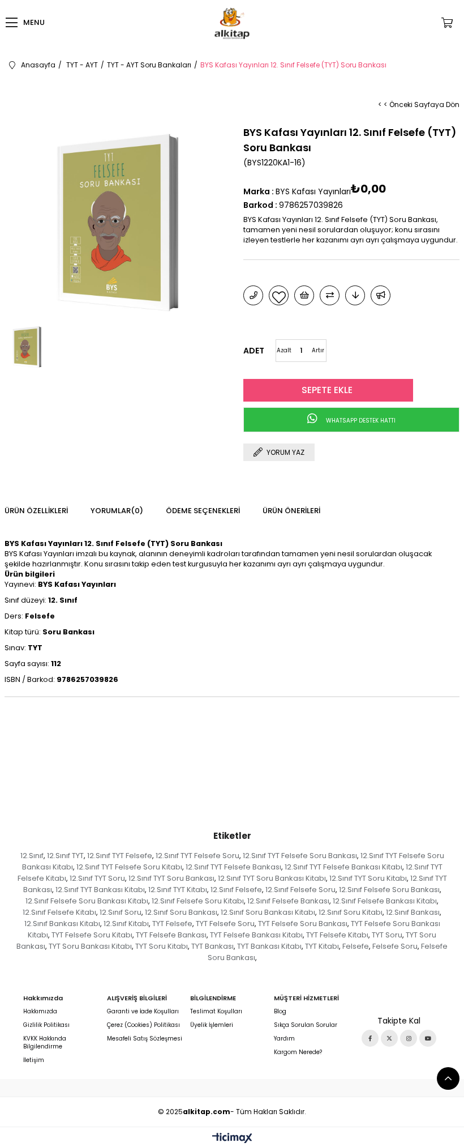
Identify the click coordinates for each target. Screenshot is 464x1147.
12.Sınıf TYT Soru (97, 878)
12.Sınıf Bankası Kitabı (62, 923)
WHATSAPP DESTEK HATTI (360, 420)
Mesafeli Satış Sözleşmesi (144, 1039)
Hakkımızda (40, 1012)
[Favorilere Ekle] (279, 295)
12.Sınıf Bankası (413, 912)
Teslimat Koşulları (216, 1012)
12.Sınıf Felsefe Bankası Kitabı (385, 901)
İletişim (33, 1060)
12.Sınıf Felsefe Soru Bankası (389, 889)
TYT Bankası (212, 946)
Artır (318, 350)
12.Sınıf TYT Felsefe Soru (197, 855)
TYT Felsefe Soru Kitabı (91, 934)
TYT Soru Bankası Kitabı (90, 946)
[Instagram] (408, 1038)
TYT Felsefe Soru (225, 923)
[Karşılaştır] (330, 295)
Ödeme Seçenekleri (203, 510)
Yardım (284, 1039)
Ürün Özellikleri (36, 510)
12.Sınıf (32, 855)
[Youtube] (427, 1038)
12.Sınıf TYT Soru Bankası (171, 878)
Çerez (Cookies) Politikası (143, 1025)
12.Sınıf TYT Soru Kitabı (368, 878)
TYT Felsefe (172, 923)
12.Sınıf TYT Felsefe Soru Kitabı (129, 867)
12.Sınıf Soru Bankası (181, 912)
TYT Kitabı (322, 946)
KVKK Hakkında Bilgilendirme (44, 1043)
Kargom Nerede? (298, 1052)
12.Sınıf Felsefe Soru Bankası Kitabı (86, 901)
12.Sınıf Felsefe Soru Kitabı (198, 901)
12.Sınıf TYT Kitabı (177, 889)
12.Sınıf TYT (65, 855)
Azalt (284, 350)
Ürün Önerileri (291, 510)
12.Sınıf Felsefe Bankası (288, 901)
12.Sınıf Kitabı (126, 923)
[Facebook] (370, 1038)
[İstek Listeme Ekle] (304, 295)
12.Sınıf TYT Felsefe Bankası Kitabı (343, 867)
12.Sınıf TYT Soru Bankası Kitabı (272, 878)
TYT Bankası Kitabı (269, 946)
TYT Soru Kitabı (161, 946)
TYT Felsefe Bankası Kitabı (256, 934)
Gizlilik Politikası (46, 1025)
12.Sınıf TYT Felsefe (119, 855)
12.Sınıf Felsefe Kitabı (59, 912)
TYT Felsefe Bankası (171, 934)
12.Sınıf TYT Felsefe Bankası (233, 867)
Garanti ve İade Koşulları (143, 1012)
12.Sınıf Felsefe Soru (300, 889)
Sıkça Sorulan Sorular (305, 1025)
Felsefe (355, 946)
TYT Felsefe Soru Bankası (302, 923)
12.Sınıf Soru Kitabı (351, 912)
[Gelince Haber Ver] (380, 295)
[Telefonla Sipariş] (253, 295)
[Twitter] (389, 1038)
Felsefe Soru (395, 946)
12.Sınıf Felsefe (236, 889)
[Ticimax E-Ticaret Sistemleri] (232, 1139)
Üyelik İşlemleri (211, 1025)
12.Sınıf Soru (120, 912)
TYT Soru (387, 934)
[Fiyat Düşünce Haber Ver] (355, 295)
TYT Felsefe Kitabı (337, 934)
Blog (280, 1012)
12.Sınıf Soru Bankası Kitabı (268, 912)
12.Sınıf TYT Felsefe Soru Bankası (300, 855)
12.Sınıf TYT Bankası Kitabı (100, 889)
